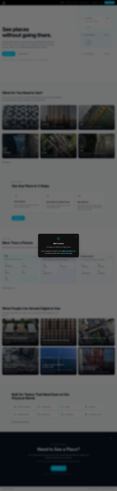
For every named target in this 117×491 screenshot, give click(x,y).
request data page (66, 253)
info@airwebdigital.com (68, 251)
